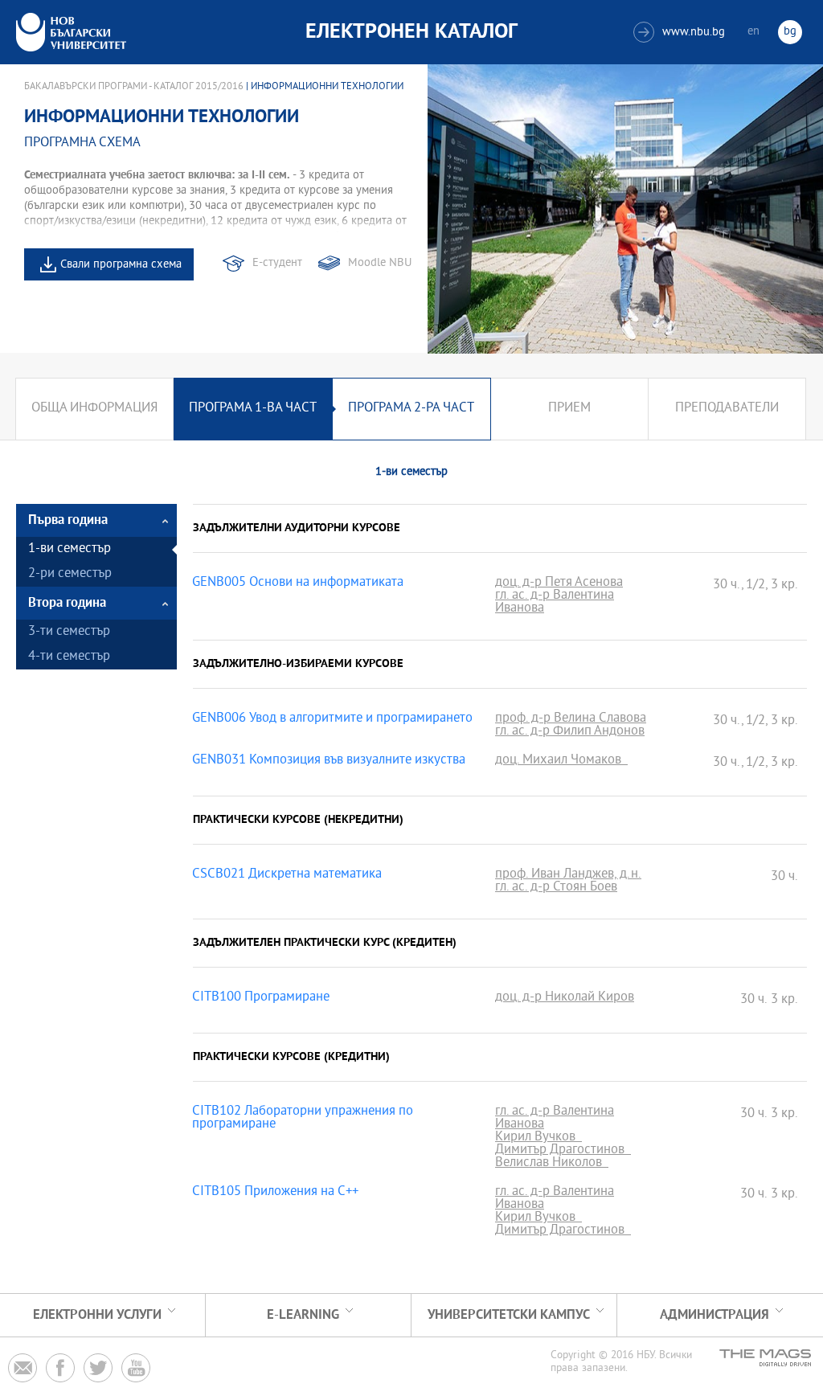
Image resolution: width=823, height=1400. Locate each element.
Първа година (68, 520)
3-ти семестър (69, 632)
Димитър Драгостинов (563, 1150)
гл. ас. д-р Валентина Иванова (554, 603)
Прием (569, 408)
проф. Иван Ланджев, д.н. (568, 875)
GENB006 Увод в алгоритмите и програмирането (332, 719)
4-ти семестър (69, 657)
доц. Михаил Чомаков (561, 761)
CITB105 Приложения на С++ (275, 1192)
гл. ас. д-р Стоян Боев (556, 888)
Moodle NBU (380, 263)
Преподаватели (727, 408)
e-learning (303, 1315)
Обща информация (94, 408)
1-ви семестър (69, 549)
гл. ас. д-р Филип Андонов (570, 732)
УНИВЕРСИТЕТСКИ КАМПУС (509, 1315)
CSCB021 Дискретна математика (287, 875)
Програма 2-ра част (411, 408)
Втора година (67, 603)
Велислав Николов (551, 1163)
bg (790, 31)
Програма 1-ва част (253, 408)
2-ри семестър (70, 574)
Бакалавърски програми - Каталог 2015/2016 (134, 86)
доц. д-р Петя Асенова (559, 583)
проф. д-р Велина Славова (570, 719)
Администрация (714, 1315)
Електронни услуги (97, 1315)
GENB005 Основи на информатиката (297, 583)
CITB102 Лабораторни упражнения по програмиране (302, 1119)
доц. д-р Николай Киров (564, 998)
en (753, 31)
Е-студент (277, 263)
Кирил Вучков (538, 1138)
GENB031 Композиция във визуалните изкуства (328, 761)
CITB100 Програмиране (261, 998)
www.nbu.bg (681, 32)
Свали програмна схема (121, 264)
